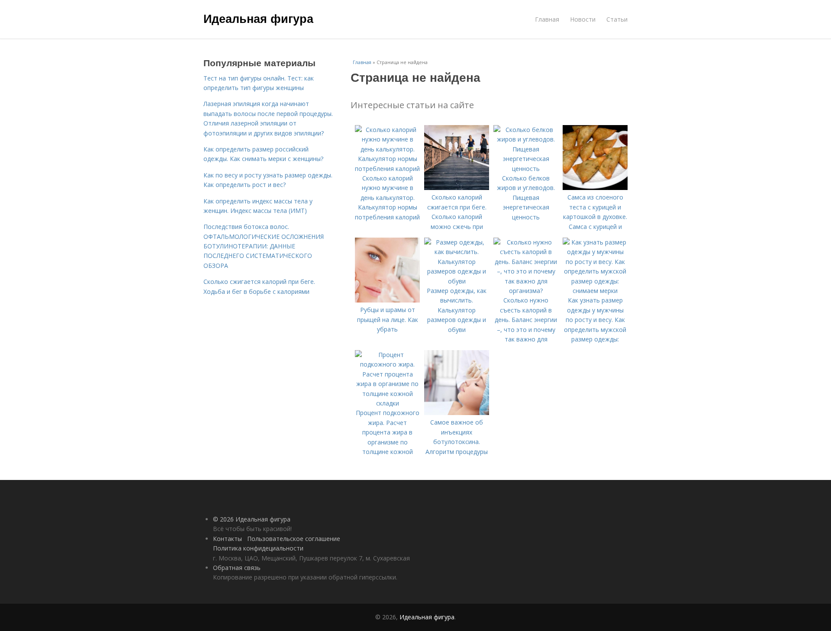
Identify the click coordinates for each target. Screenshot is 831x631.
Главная (547, 19)
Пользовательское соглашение (293, 538)
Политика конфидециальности (258, 548)
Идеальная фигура (258, 18)
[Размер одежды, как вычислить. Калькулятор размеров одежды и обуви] (456, 281)
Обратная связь (237, 567)
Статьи (617, 19)
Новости (583, 19)
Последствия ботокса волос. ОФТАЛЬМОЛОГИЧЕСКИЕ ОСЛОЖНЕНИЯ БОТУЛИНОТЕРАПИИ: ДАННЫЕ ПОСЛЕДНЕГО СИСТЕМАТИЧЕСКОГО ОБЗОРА (263, 246)
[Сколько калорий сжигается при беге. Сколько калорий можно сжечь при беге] (456, 188)
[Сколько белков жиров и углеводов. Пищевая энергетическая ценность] (525, 168)
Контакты (227, 538)
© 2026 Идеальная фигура (251, 519)
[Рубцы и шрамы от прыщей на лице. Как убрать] (387, 300)
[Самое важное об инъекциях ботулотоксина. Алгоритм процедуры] (456, 413)
